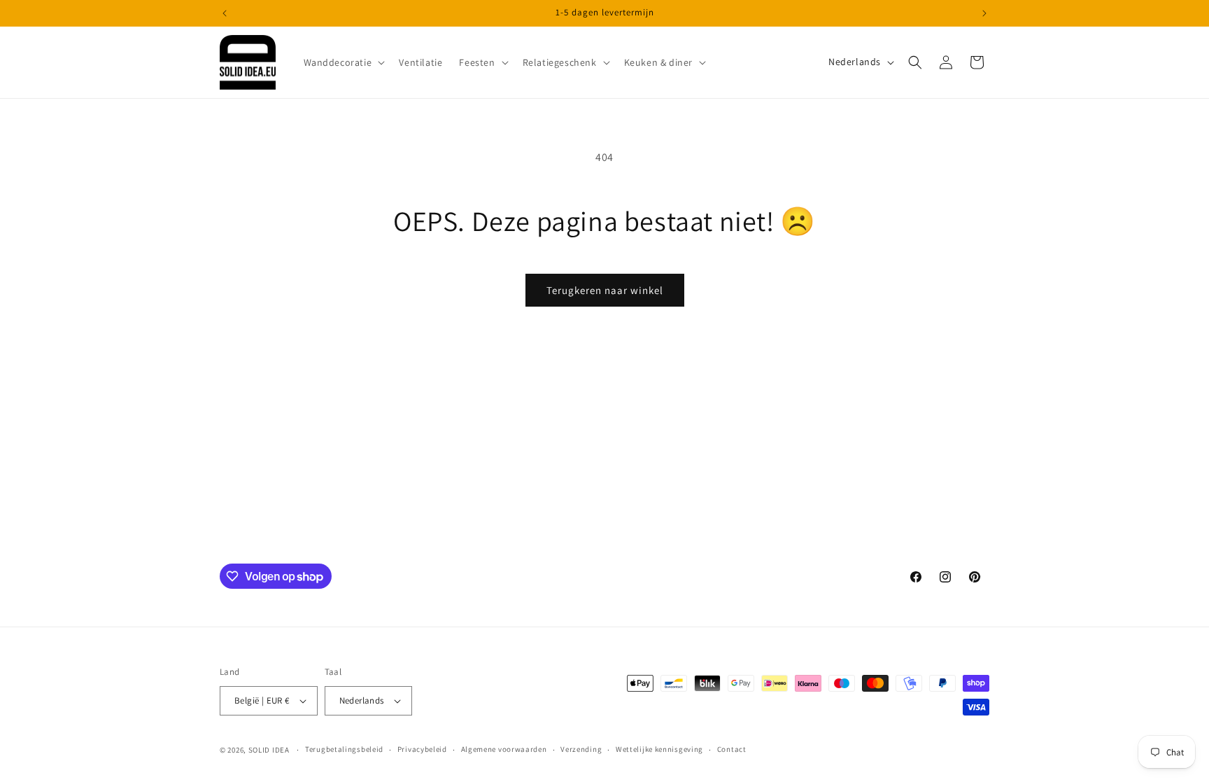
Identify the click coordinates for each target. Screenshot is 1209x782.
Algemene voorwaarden (504, 749)
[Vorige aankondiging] (224, 13)
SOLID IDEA (269, 750)
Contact (732, 749)
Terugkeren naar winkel (604, 290)
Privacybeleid (422, 749)
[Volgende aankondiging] (984, 13)
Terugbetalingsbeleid (344, 749)
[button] (343, 62)
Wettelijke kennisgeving (659, 749)
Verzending (581, 749)
